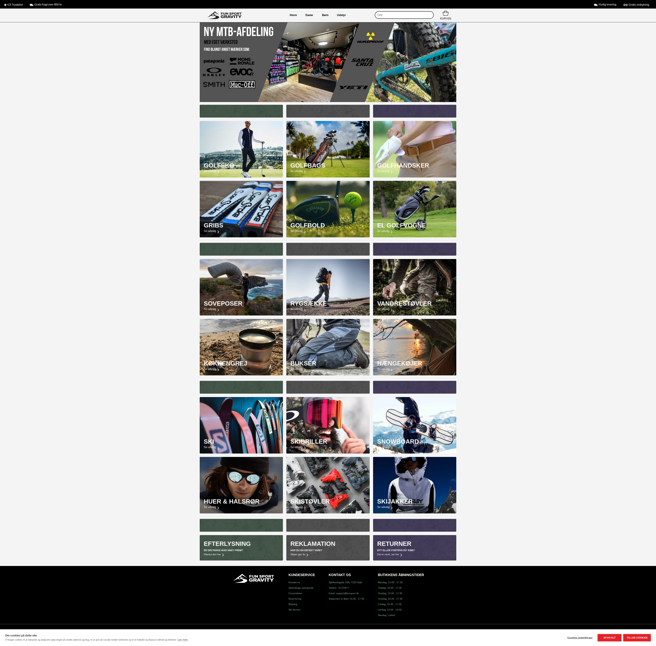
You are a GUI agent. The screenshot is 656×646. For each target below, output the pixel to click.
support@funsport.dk (347, 593)
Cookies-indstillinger (579, 637)
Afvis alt (609, 637)
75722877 (343, 588)
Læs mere (183, 639)
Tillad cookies (637, 637)
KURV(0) (445, 18)
